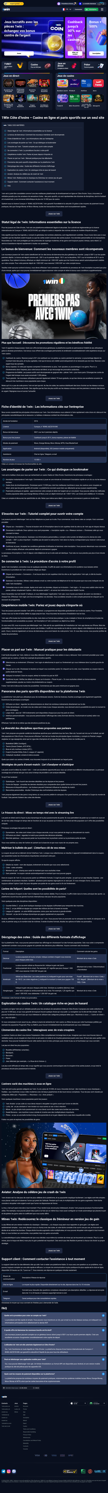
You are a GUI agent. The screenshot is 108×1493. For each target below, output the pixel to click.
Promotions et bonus (67, 3)
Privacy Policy (27, 1434)
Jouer (19, 53)
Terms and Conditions (29, 1429)
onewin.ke (4, 1420)
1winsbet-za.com (6, 1423)
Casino (25, 1426)
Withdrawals (26, 1437)
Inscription (92, 9)
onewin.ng (4, 1412)
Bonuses (25, 1406)
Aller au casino (75, 53)
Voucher (25, 1449)
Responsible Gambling (29, 1432)
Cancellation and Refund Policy (32, 1440)
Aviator (16, 1406)
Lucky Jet (17, 1409)
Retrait (25, 1420)
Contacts (25, 1446)
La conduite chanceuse (89, 3)
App (24, 1412)
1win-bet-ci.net (6, 1426)
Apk (24, 1414)
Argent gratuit (15, 4)
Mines (16, 1412)
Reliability (26, 1443)
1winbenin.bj (5, 1415)
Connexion (78, 9)
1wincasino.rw (6, 1406)
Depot (24, 1423)
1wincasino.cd (6, 1409)
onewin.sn (4, 1417)
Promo (25, 1409)
